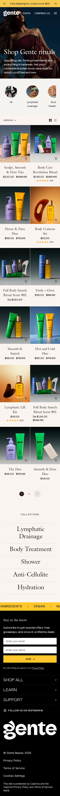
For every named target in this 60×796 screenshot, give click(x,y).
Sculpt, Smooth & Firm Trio (15, 170)
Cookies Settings (14, 775)
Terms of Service (14, 768)
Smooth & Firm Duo (45, 472)
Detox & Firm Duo (15, 232)
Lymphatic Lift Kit (15, 410)
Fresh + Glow (45, 291)
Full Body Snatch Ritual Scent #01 (45, 410)
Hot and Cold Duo (45, 352)
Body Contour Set (45, 232)
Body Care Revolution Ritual (45, 170)
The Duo (14, 469)
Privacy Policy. (38, 668)
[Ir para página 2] (37, 494)
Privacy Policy (12, 760)
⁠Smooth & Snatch (15, 352)
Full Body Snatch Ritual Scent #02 (15, 293)
